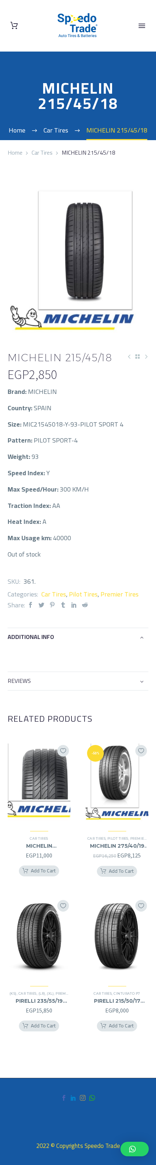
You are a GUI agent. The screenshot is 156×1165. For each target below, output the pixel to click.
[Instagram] (83, 1098)
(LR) (41, 993)
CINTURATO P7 (127, 993)
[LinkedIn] (74, 605)
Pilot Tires (83, 594)
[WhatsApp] (92, 1098)
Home (15, 152)
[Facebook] (30, 605)
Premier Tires (119, 594)
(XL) (50, 993)
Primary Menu (141, 25)
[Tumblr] (63, 605)
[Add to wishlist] (63, 751)
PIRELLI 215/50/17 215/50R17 (117, 1001)
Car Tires (42, 152)
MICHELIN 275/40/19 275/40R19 (117, 846)
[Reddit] (84, 605)
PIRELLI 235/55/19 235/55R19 (39, 1001)
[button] (134, 1149)
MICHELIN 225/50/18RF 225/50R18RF (39, 846)
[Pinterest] (52, 605)
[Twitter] (41, 605)
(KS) (13, 993)
